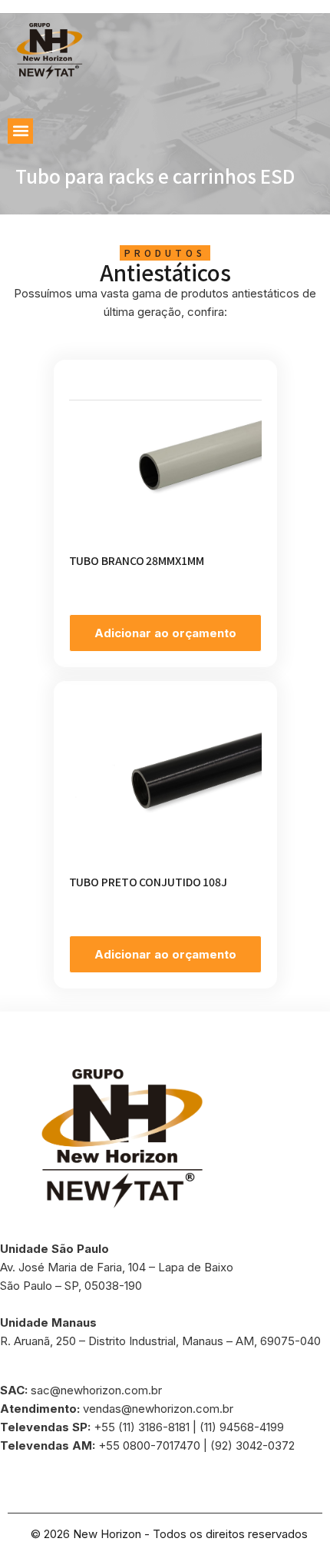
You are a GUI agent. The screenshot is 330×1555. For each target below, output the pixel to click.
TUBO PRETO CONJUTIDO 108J (148, 881)
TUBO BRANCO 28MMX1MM (136, 560)
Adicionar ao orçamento (165, 633)
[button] (20, 131)
